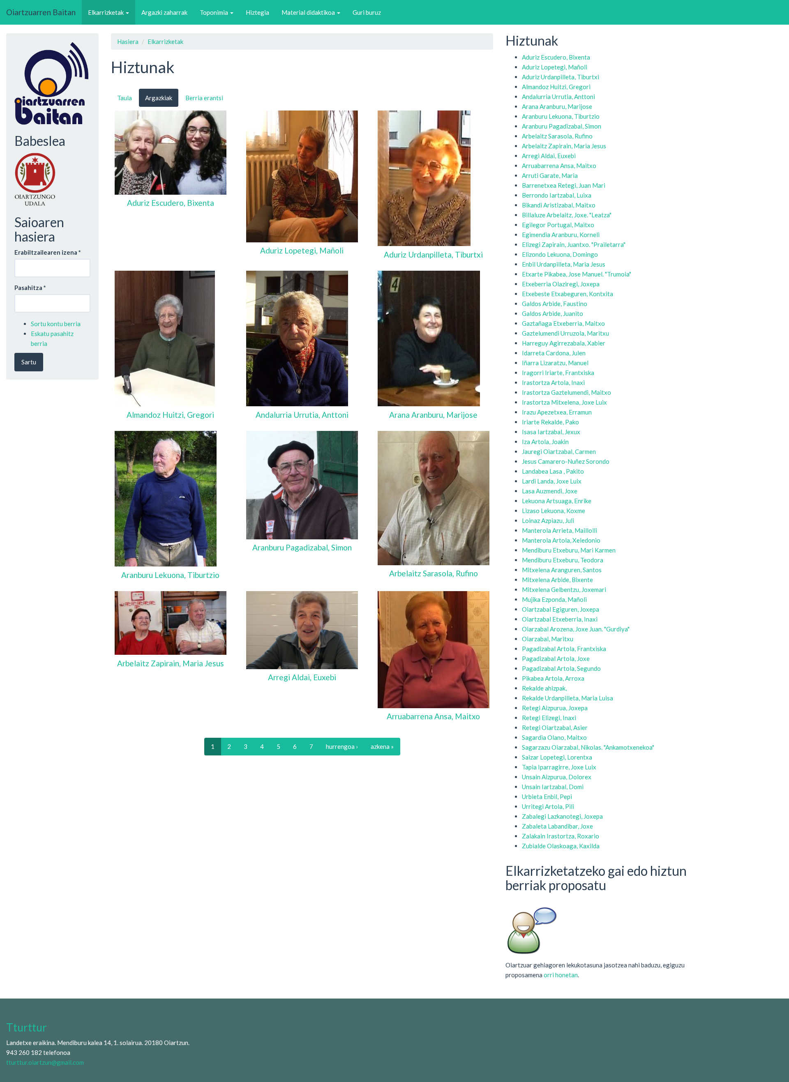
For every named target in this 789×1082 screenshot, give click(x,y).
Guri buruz (367, 12)
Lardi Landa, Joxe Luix (551, 481)
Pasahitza (30, 287)
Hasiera (127, 41)
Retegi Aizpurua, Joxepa (555, 707)
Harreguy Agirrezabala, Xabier (563, 343)
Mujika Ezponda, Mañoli (554, 599)
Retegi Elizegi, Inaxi (549, 717)
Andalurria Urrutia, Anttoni (558, 96)
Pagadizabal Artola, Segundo (561, 668)
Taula (124, 97)
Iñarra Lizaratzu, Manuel (555, 362)
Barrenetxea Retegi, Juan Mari (563, 185)
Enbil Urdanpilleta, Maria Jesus (563, 264)
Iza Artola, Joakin (545, 441)
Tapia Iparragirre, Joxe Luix (559, 767)
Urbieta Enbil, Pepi (547, 796)
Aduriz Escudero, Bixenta (556, 57)
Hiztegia (257, 12)
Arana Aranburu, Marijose (557, 106)
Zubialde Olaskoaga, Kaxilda (561, 845)
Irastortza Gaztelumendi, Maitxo (566, 392)
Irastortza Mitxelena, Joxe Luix (564, 402)
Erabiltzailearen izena (47, 252)
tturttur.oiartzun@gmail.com (45, 1062)
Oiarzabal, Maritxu (547, 638)
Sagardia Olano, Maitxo (554, 737)
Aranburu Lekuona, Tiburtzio (561, 116)
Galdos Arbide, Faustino (554, 303)
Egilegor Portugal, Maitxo (558, 224)
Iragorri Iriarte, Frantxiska (558, 372)
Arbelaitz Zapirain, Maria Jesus (564, 146)
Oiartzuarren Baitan (41, 12)
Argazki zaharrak (164, 12)
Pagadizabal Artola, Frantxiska (564, 648)
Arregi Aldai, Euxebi (549, 155)
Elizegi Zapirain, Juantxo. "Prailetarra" (573, 244)
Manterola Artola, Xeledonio (561, 540)
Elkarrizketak (106, 12)
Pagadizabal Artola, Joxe (556, 658)
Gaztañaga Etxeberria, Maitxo (563, 323)
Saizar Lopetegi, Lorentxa (557, 757)
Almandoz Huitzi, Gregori (556, 86)
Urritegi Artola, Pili (548, 806)
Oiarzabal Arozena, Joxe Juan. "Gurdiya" (576, 629)
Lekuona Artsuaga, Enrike (556, 500)
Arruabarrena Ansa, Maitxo (559, 165)
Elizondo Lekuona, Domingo (560, 254)
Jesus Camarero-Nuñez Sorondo (565, 461)
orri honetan (561, 974)
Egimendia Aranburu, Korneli (561, 234)
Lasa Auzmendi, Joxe (549, 491)
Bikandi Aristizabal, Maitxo (558, 205)
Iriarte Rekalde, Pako (550, 422)
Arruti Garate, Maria (550, 175)
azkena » (382, 746)
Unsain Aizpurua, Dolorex (556, 776)
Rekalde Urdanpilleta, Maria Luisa (567, 698)
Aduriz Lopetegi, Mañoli (554, 67)
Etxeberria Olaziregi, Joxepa (561, 284)
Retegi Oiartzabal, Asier (555, 727)
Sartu (28, 362)
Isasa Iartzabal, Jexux (551, 431)
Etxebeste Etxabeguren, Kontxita (567, 293)
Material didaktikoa (308, 12)
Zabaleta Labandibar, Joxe (557, 826)
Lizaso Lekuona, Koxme (553, 510)
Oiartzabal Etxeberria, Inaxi (560, 619)
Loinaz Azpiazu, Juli (548, 520)
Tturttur (26, 1027)
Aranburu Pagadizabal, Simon (561, 126)
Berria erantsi (204, 97)
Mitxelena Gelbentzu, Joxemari (564, 589)
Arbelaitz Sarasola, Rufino (557, 136)
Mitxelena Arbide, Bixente (557, 579)
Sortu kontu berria (56, 323)
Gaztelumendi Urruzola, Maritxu (565, 333)
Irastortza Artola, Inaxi (553, 382)
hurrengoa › (342, 746)
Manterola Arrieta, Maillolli (559, 530)
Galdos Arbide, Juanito (552, 313)
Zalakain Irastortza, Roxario (560, 836)
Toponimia (214, 12)
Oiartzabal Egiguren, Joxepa (560, 609)
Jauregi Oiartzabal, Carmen (559, 451)
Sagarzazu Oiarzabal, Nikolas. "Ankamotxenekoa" (588, 747)
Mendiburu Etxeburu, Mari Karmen (569, 550)
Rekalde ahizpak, (544, 688)
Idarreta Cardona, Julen (554, 353)
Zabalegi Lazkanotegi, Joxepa (562, 816)
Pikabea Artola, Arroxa (553, 678)
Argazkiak (158, 97)
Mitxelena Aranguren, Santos (562, 569)
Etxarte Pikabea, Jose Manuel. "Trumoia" (576, 274)
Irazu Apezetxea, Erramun (557, 412)
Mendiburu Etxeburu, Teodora (562, 560)
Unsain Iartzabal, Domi (553, 786)
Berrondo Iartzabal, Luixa (556, 195)
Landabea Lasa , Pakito (553, 471)
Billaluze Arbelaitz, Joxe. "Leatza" (566, 215)
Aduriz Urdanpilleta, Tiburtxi (560, 77)
